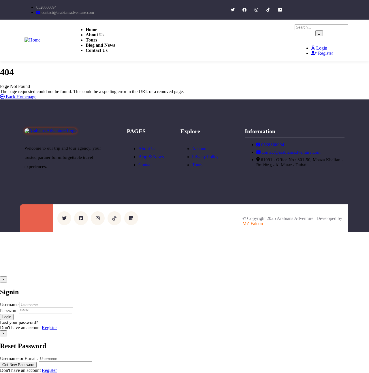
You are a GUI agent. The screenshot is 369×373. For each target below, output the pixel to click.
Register (325, 53)
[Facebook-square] (81, 218)
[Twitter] (232, 9)
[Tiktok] (267, 9)
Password (9, 310)
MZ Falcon (252, 223)
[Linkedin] (279, 9)
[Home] (32, 39)
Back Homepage (20, 96)
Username (9, 304)
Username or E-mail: (19, 358)
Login (321, 48)
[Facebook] (244, 9)
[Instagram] (256, 9)
